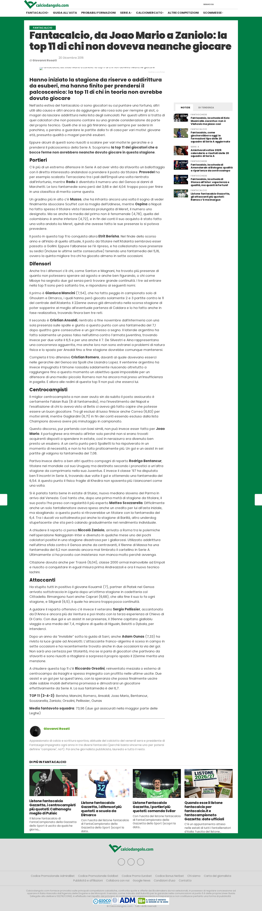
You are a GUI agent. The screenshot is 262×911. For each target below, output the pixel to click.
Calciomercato (149, 13)
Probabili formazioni (98, 13)
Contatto (185, 880)
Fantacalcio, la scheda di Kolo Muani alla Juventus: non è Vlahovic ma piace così (210, 121)
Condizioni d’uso (164, 880)
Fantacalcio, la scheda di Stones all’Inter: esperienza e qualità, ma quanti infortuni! (210, 182)
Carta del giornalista (217, 876)
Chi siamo (194, 876)
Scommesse (212, 13)
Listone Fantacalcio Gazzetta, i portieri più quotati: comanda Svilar (154, 806)
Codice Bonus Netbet (169, 876)
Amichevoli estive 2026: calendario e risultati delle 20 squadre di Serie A (210, 153)
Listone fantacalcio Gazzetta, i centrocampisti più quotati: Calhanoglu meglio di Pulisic (52, 807)
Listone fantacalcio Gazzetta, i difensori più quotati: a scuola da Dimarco (101, 808)
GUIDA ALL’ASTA (65, 13)
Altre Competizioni (183, 13)
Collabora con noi (117, 880)
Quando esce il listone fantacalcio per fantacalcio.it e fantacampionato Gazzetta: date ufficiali (204, 810)
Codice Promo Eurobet (137, 876)
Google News (141, 880)
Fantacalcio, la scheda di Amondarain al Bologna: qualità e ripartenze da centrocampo (211, 168)
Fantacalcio (37, 13)
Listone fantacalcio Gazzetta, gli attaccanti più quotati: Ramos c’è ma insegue (210, 197)
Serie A (125, 13)
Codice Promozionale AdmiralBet (53, 876)
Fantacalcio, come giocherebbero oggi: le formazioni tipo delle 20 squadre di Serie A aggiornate (210, 137)
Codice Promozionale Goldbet (98, 876)
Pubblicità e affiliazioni (88, 880)
